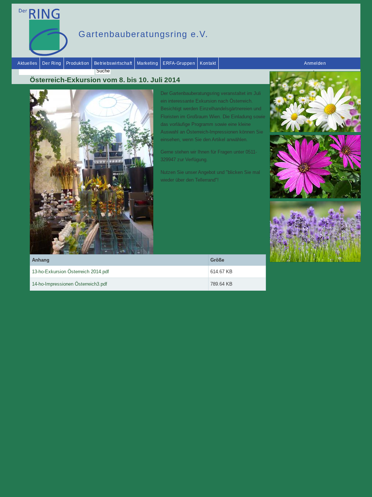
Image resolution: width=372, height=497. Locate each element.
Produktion (77, 63)
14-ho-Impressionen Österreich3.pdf (69, 284)
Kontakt (208, 63)
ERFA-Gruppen (179, 63)
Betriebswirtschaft (113, 63)
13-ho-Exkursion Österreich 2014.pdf (70, 271)
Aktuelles (27, 63)
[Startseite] (43, 54)
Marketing (147, 63)
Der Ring (51, 63)
